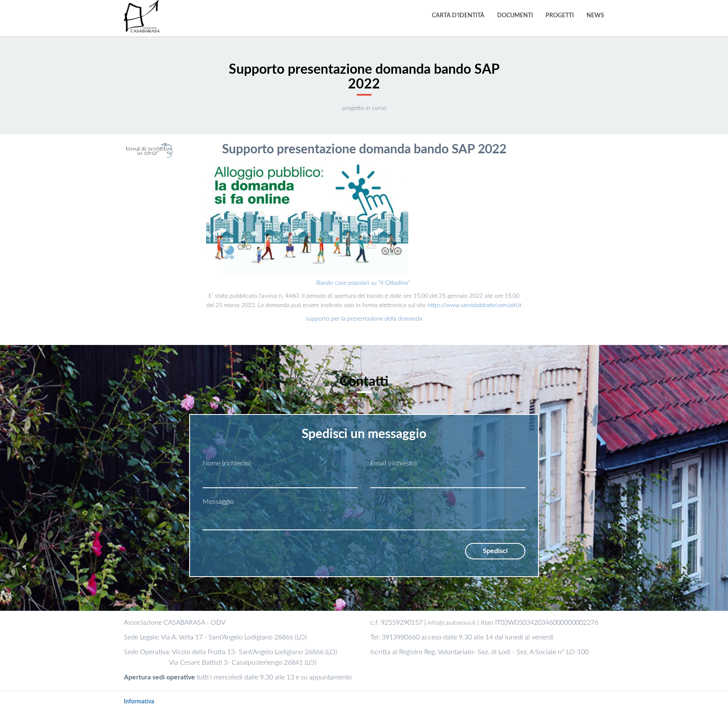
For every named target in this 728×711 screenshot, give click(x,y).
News (595, 16)
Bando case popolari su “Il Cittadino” (364, 283)
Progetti (560, 16)
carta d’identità (458, 16)
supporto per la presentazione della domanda (364, 319)
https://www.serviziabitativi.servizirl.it (475, 305)
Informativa (139, 702)
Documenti (515, 16)
